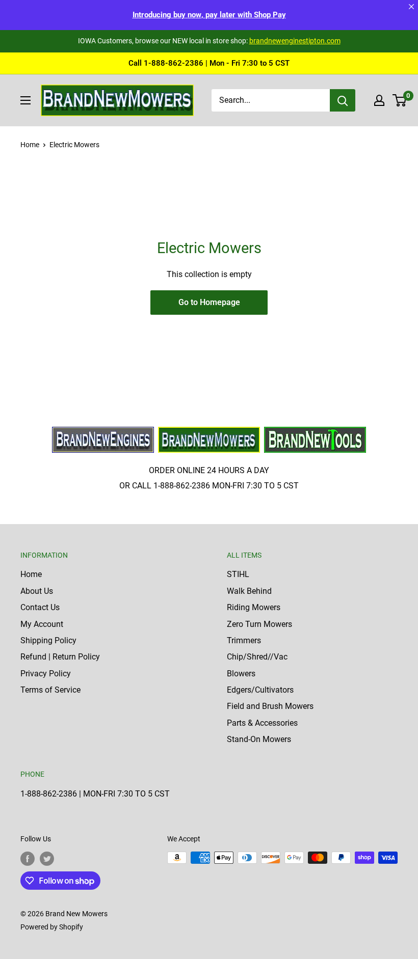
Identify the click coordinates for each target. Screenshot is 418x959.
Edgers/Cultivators (260, 690)
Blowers (241, 673)
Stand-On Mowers (259, 739)
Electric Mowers (74, 145)
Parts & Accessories (262, 723)
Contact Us (40, 607)
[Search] (342, 100)
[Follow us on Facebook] (27, 859)
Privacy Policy (45, 673)
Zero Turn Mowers (259, 624)
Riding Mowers (253, 607)
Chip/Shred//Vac (257, 657)
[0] (400, 100)
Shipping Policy (48, 640)
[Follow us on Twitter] (47, 859)
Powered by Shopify (51, 927)
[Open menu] (25, 100)
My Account (41, 624)
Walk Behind (249, 591)
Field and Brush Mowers (270, 706)
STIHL (238, 574)
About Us (36, 591)
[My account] (379, 100)
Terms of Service (50, 690)
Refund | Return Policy (60, 657)
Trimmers (244, 640)
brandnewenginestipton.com (295, 41)
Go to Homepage (209, 302)
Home (29, 145)
